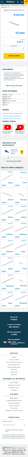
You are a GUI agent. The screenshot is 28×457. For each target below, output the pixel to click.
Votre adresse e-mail (7, 421)
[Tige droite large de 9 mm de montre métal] (20, 246)
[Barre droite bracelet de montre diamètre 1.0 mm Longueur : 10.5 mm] (20, 280)
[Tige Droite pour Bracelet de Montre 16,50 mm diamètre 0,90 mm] (20, 228)
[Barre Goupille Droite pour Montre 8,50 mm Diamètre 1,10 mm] (7, 228)
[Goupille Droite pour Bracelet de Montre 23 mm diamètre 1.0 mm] (7, 194)
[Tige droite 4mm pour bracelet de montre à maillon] (7, 297)
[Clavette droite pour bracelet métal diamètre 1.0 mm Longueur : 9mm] (20, 263)
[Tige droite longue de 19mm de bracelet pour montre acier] (7, 211)
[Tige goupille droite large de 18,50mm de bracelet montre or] (7, 280)
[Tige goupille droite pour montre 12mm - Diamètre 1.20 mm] (7, 263)
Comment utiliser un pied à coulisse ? (12, 113)
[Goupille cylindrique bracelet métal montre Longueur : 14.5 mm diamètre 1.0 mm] (20, 194)
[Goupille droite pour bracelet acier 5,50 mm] (7, 246)
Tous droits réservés (20, 447)
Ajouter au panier (14, 55)
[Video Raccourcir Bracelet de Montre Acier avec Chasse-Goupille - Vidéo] (7, 127)
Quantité (14, 46)
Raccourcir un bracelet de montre (11, 118)
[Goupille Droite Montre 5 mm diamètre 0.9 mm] (20, 177)
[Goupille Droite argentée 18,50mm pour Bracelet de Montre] (20, 297)
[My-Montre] (10, 2)
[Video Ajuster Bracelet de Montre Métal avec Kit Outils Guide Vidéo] (20, 127)
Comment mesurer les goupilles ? (11, 116)
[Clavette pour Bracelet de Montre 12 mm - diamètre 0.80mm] (7, 177)
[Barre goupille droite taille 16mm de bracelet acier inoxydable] (20, 211)
